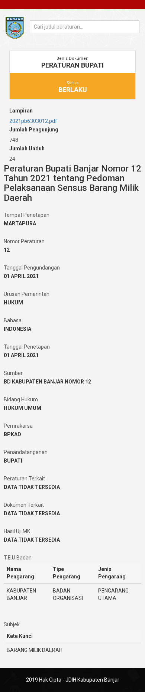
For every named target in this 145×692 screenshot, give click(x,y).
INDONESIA (17, 329)
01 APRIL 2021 (21, 276)
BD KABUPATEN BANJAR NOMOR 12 (47, 382)
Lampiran (21, 111)
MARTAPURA (20, 223)
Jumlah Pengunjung (33, 130)
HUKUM (13, 303)
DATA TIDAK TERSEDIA (32, 487)
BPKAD (12, 434)
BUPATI (13, 461)
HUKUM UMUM (22, 408)
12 (7, 250)
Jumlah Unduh (27, 148)
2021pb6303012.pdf (33, 121)
